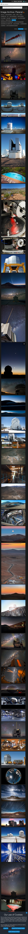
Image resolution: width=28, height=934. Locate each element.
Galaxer (8, 18)
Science (15, 1)
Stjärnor (3, 25)
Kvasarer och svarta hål (6, 23)
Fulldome (3, 18)
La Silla (2, 20)
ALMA (14, 14)
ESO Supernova (13, 16)
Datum (25, 28)
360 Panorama (9, 14)
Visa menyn (5, 4)
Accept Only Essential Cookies (18, 928)
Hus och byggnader (18, 21)
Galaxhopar (14, 18)
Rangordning (20, 28)
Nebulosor (8, 20)
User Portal (20, 1)
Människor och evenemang (7, 21)
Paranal (14, 20)
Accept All (6, 928)
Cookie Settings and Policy (14, 931)
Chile (21, 14)
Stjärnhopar (23, 23)
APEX (17, 14)
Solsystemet (16, 23)
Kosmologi (3, 16)
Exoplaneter (20, 16)
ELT (7, 16)
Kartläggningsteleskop (12, 25)
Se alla (2, 14)
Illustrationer (21, 18)
